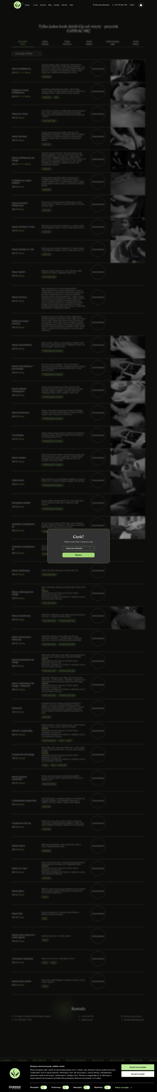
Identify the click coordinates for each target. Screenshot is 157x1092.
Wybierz (78, 555)
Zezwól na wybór (138, 1074)
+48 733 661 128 (121, 5)
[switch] (65, 1087)
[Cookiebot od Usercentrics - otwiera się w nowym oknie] (15, 1087)
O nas (35, 5)
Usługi (27, 5)
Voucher (43, 5)
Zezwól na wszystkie (138, 1067)
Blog (50, 5)
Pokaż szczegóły (122, 1087)
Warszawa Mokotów (102, 5)
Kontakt (56, 5)
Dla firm (64, 5)
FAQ (71, 5)
